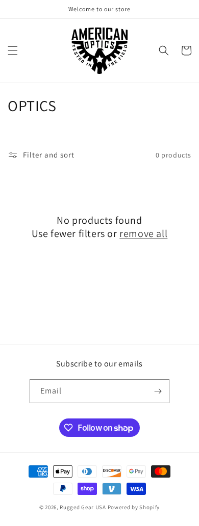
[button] (13, 50)
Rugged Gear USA (83, 507)
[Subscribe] (157, 391)
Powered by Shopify (134, 507)
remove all (143, 233)
